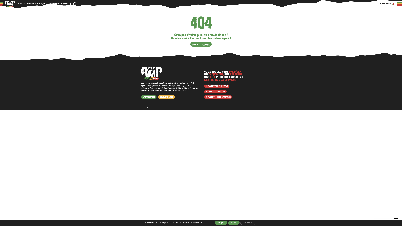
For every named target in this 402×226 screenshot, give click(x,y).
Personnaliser (248, 223)
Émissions (64, 4)
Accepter (221, 223)
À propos (21, 4)
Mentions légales (198, 107)
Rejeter (233, 223)
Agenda (44, 4)
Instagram (74, 3)
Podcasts (30, 4)
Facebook (70, 3)
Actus (37, 4)
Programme (54, 4)
